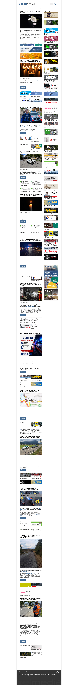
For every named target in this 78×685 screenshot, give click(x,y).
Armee (52, 8)
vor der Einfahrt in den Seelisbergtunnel (31, 308)
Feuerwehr (47, 8)
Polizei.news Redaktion (27, 78)
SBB (40, 8)
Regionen (21, 8)
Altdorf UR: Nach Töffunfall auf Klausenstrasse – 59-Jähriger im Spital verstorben (31, 195)
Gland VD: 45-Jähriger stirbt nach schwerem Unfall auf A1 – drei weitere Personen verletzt (30, 107)
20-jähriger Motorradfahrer (30, 573)
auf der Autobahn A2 (29, 259)
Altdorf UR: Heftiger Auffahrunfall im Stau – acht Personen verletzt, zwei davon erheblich (30, 240)
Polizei (44, 8)
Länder (30, 8)
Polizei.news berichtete (34, 35)
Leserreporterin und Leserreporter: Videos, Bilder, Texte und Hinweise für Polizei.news (30, 333)
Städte (26, 8)
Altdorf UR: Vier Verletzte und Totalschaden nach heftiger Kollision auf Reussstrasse (30, 437)
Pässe (42, 8)
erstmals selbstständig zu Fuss (30, 623)
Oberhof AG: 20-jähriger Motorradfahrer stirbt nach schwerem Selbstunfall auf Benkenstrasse (30, 536)
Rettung (50, 8)
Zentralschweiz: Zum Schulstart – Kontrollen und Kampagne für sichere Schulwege (30, 599)
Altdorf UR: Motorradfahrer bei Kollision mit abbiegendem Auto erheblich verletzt (30, 152)
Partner (59, 8)
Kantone (24, 8)
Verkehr (39, 8)
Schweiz (18, 8)
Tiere (54, 8)
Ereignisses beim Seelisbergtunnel (31, 262)
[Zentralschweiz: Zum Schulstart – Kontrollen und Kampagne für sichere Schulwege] (31, 609)
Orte (28, 8)
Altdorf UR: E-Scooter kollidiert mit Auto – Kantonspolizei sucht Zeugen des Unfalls (29, 489)
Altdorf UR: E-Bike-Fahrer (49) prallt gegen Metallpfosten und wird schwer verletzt (29, 391)
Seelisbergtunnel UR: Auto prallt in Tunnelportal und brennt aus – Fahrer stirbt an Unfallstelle (30, 284)
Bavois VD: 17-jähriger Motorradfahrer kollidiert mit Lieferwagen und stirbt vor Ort (30, 61)
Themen (33, 8)
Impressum (21, 671)
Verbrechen (35, 8)
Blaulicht (56, 8)
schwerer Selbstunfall (25, 571)
